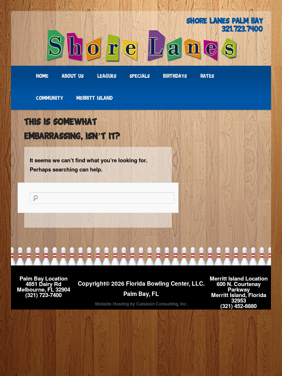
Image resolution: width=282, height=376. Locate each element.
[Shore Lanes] (141, 46)
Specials (140, 76)
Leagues (106, 76)
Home (42, 76)
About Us (73, 76)
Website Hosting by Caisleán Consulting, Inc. (141, 303)
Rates (207, 76)
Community (49, 98)
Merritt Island (94, 98)
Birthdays (175, 76)
